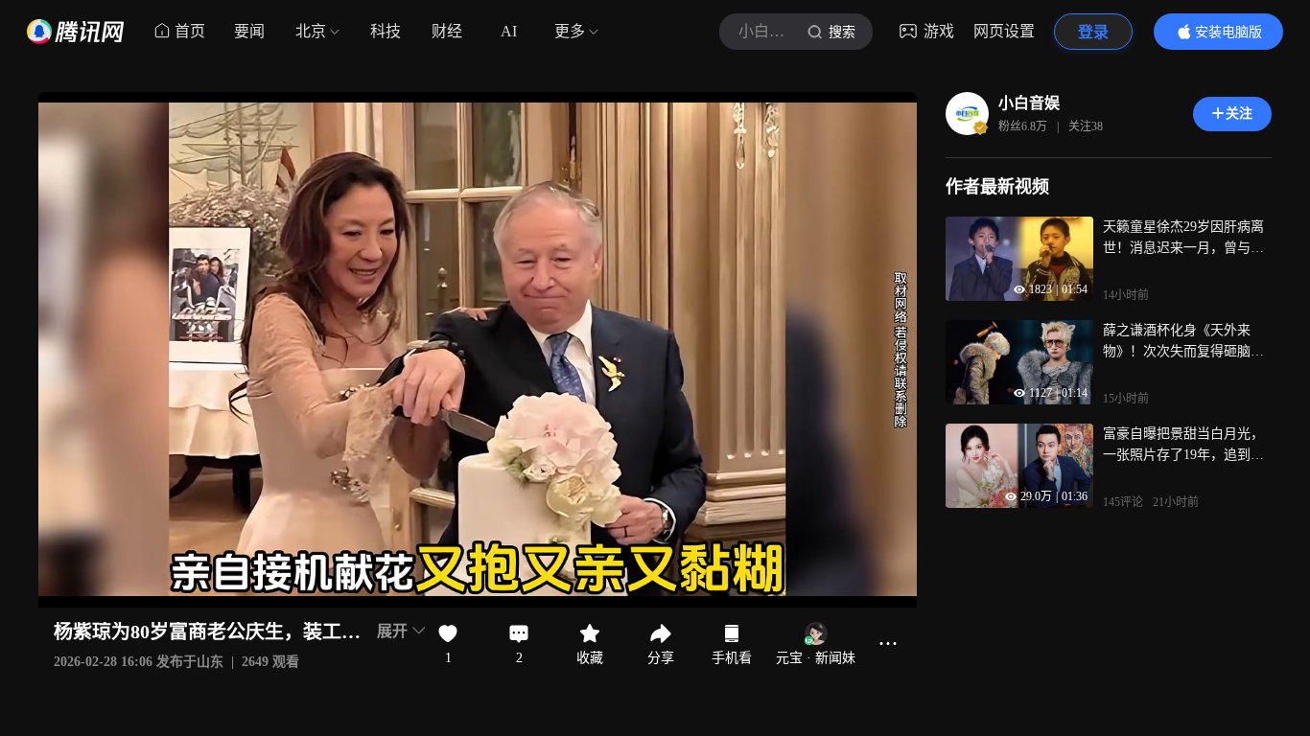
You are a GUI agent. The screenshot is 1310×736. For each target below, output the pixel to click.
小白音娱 (1029, 103)
